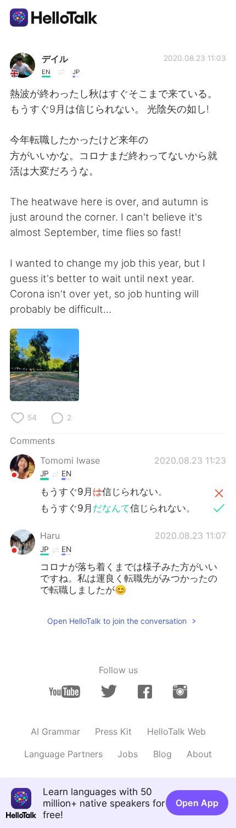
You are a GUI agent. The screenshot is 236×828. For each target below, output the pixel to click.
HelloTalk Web (176, 731)
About (199, 753)
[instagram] (180, 692)
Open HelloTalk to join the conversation (117, 621)
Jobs (127, 753)
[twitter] (109, 691)
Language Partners (63, 753)
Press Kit (113, 731)
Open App (197, 802)
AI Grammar (55, 731)
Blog (162, 753)
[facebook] (145, 692)
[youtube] (64, 691)
